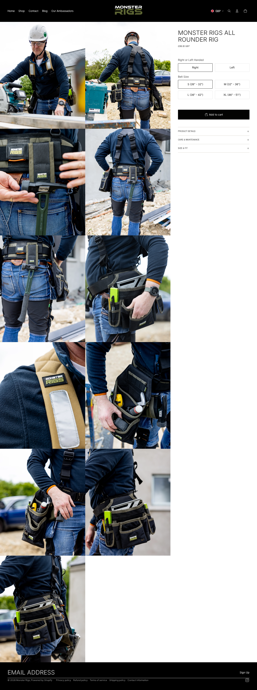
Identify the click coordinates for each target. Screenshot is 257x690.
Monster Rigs (23, 680)
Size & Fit (183, 148)
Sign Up (244, 672)
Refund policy (80, 680)
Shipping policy (117, 680)
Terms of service (98, 680)
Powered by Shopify (41, 680)
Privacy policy (63, 680)
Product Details (186, 131)
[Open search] (229, 11)
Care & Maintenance (188, 139)
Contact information (138, 680)
